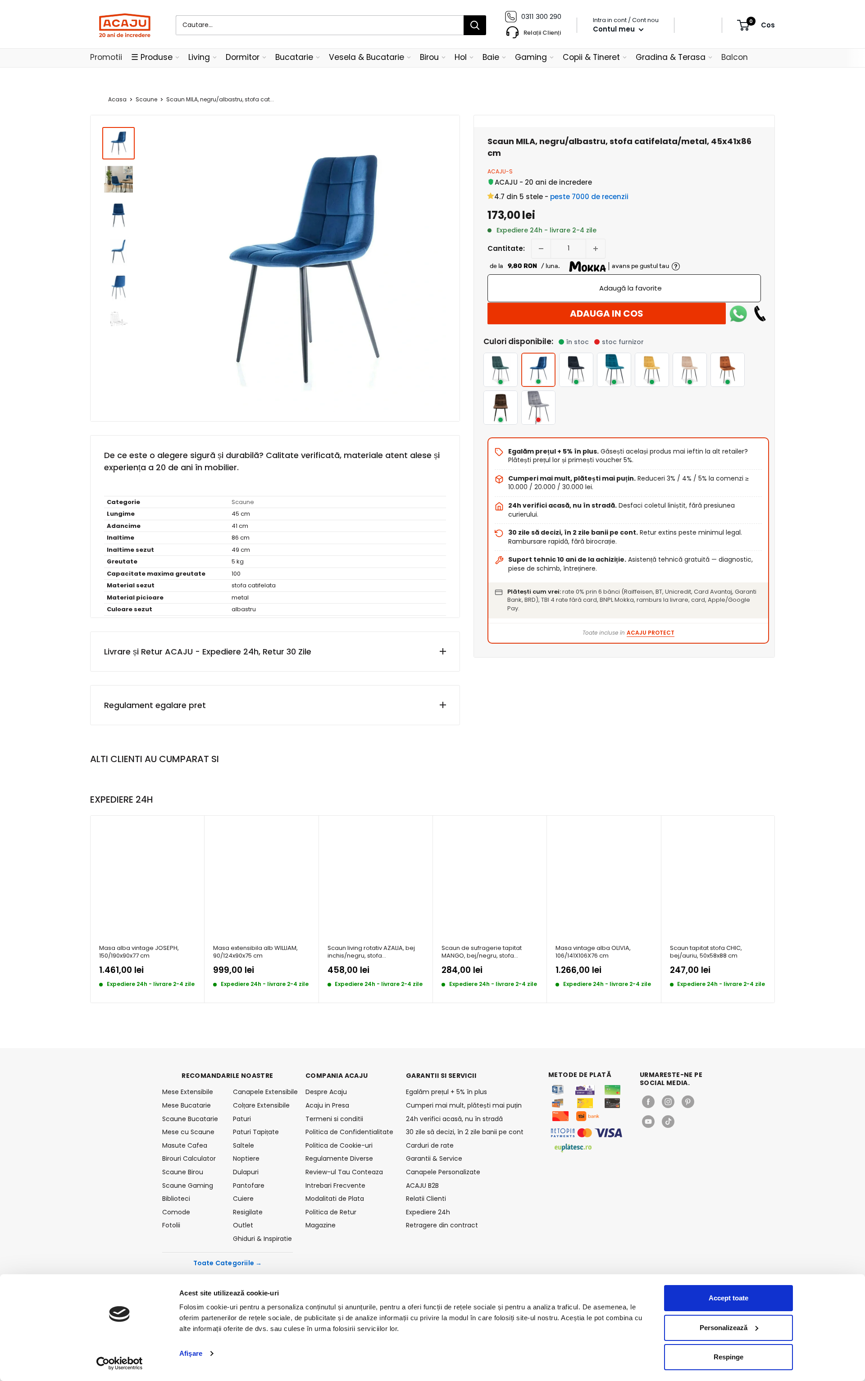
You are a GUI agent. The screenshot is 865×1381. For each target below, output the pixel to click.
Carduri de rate (430, 1145)
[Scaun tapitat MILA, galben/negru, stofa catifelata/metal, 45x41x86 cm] (652, 370)
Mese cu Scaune (188, 1131)
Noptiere (246, 1158)
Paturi (242, 1118)
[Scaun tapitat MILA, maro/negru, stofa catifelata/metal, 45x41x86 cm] (500, 408)
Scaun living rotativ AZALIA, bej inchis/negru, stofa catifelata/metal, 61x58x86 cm (371, 952)
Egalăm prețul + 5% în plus (446, 1091)
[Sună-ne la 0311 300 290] (760, 313)
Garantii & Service (434, 1158)
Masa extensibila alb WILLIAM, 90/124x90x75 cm (255, 952)
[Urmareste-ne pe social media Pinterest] (688, 1101)
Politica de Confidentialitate (349, 1131)
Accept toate (728, 1298)
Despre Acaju (326, 1091)
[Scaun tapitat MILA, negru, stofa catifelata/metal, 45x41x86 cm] (576, 370)
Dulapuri (246, 1172)
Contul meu (615, 29)
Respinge (728, 1357)
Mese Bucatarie (186, 1105)
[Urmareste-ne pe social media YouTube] (648, 1121)
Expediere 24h (428, 1212)
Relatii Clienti (426, 1198)
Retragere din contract (442, 1225)
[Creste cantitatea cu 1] (595, 248)
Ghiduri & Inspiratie (262, 1238)
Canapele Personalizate (443, 1172)
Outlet (243, 1225)
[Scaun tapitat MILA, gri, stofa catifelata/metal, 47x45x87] (538, 408)
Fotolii (171, 1225)
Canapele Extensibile (263, 1091)
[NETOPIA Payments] (586, 1133)
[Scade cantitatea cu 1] (541, 248)
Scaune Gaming (187, 1185)
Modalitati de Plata (334, 1198)
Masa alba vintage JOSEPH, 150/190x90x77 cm (139, 952)
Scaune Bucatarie (190, 1118)
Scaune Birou (182, 1172)
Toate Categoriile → (227, 1262)
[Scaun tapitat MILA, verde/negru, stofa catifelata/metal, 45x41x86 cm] (500, 370)
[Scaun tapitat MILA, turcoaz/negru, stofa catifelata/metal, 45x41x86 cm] (614, 370)
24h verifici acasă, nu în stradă (454, 1118)
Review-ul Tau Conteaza (344, 1172)
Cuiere (243, 1198)
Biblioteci (176, 1198)
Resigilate (248, 1212)
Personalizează (723, 1327)
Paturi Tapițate (256, 1131)
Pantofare (248, 1185)
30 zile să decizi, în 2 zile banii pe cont (465, 1131)
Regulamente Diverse (339, 1158)
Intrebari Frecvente (335, 1185)
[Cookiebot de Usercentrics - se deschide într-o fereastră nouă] (119, 1363)
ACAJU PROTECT (650, 632)
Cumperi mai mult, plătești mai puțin (464, 1105)
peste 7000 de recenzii (589, 196)
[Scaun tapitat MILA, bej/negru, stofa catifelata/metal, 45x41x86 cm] (690, 370)
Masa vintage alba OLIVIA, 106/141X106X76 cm (593, 952)
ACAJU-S (500, 171)
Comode (176, 1212)
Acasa (117, 99)
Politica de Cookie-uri (339, 1145)
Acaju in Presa (327, 1105)
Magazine (320, 1225)
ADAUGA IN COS (606, 313)
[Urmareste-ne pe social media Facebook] (648, 1101)
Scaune (146, 99)
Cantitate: (506, 248)
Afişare (190, 1353)
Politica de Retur (330, 1212)
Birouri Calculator (189, 1158)
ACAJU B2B (422, 1185)
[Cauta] (475, 25)
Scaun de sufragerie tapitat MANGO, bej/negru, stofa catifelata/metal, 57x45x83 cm (486, 952)
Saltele (243, 1145)
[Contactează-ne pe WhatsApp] (738, 313)
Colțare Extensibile (261, 1105)
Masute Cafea (184, 1145)
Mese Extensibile (187, 1091)
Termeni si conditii (334, 1118)
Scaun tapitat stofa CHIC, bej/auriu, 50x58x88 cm (706, 952)
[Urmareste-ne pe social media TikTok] (668, 1121)
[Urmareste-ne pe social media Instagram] (668, 1101)
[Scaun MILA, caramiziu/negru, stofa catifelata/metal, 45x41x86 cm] (727, 370)
